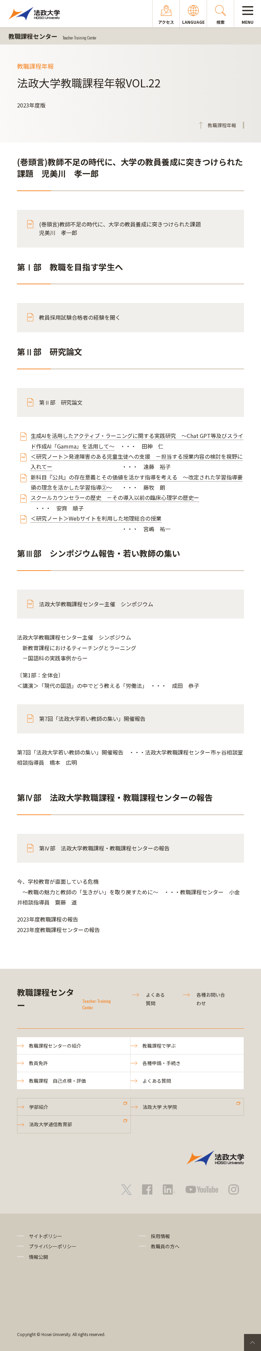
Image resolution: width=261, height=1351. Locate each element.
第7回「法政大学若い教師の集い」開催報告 (92, 718)
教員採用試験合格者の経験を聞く (80, 317)
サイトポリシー (45, 1236)
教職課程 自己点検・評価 (57, 1080)
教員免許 (38, 1063)
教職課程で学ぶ (159, 1045)
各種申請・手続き (161, 1063)
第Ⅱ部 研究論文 (61, 402)
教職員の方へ (165, 1246)
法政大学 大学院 (160, 1106)
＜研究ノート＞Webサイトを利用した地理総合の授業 (96, 518)
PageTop (252, 1342)
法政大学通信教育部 (50, 1124)
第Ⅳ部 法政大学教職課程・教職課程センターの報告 (104, 848)
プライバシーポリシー (52, 1246)
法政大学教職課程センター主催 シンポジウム (96, 604)
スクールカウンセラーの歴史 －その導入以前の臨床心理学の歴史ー (115, 497)
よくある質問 (156, 1080)
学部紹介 (38, 1106)
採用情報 (160, 1236)
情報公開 (38, 1256)
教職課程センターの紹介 (55, 1045)
